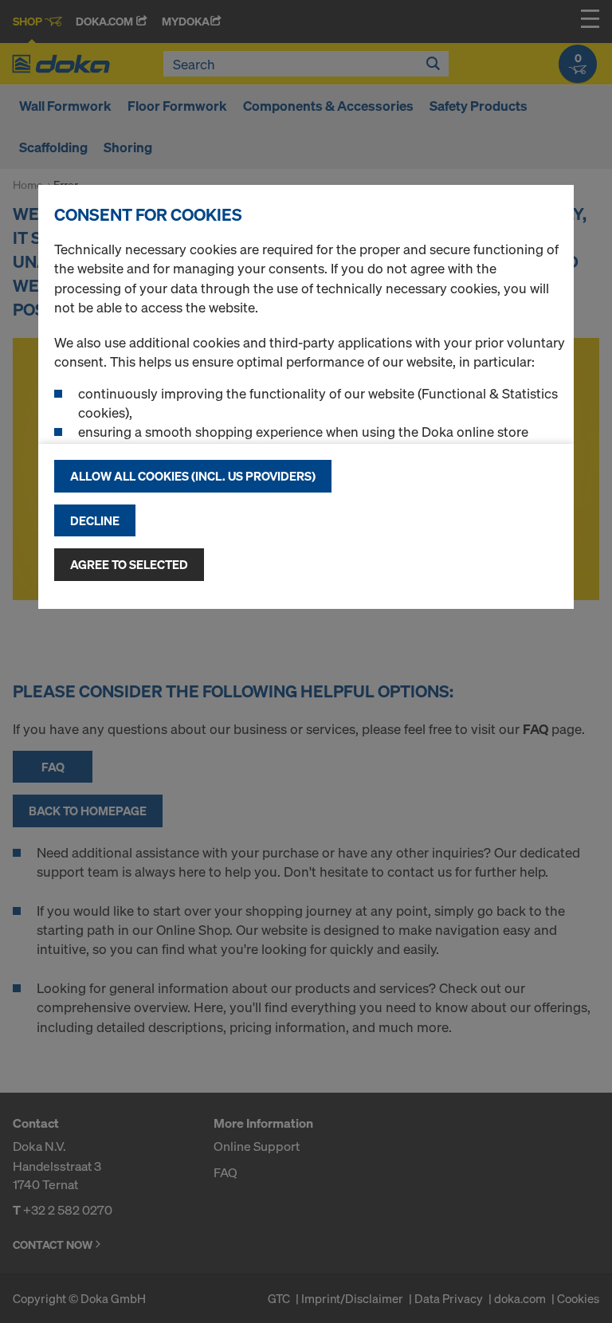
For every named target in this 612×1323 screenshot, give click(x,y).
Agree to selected (129, 564)
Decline (95, 520)
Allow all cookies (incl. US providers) (193, 476)
